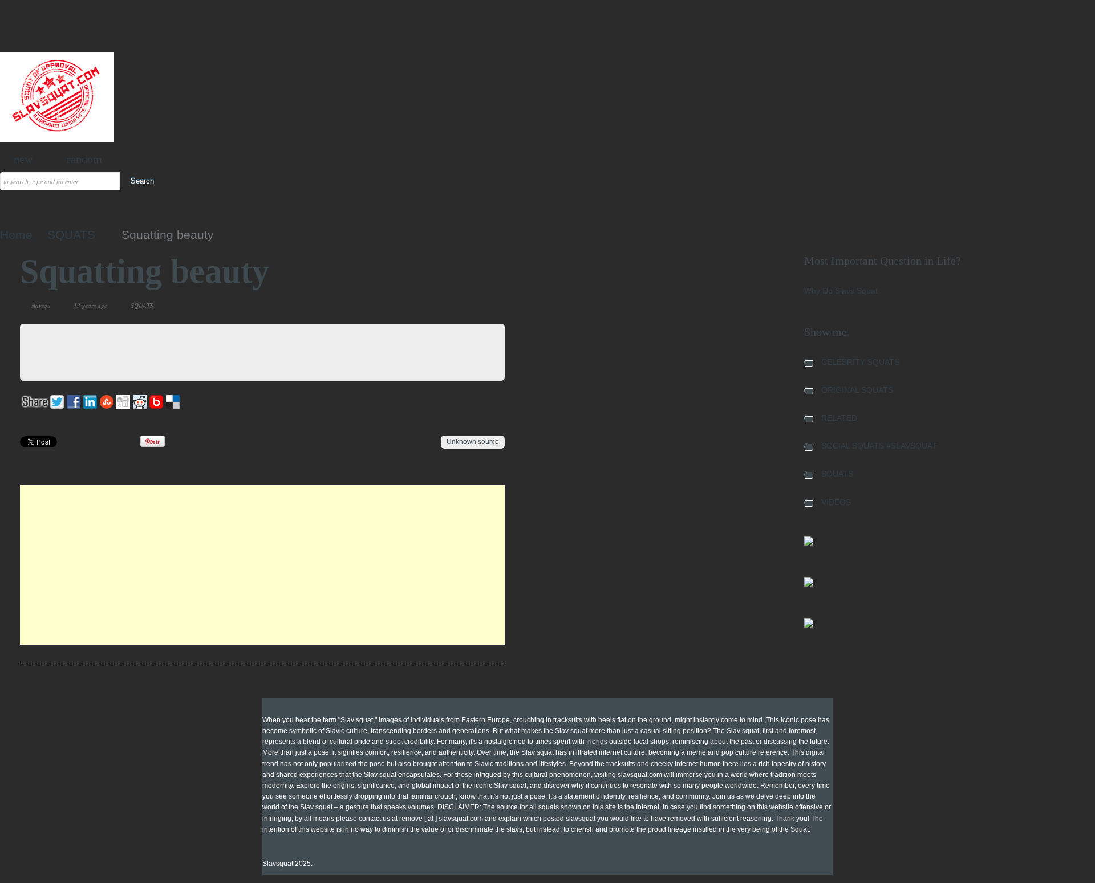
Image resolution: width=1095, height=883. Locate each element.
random (84, 159)
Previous (455, 305)
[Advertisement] (262, 565)
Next (469, 305)
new (23, 159)
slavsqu (41, 305)
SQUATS (71, 234)
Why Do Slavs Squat (841, 290)
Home (16, 234)
